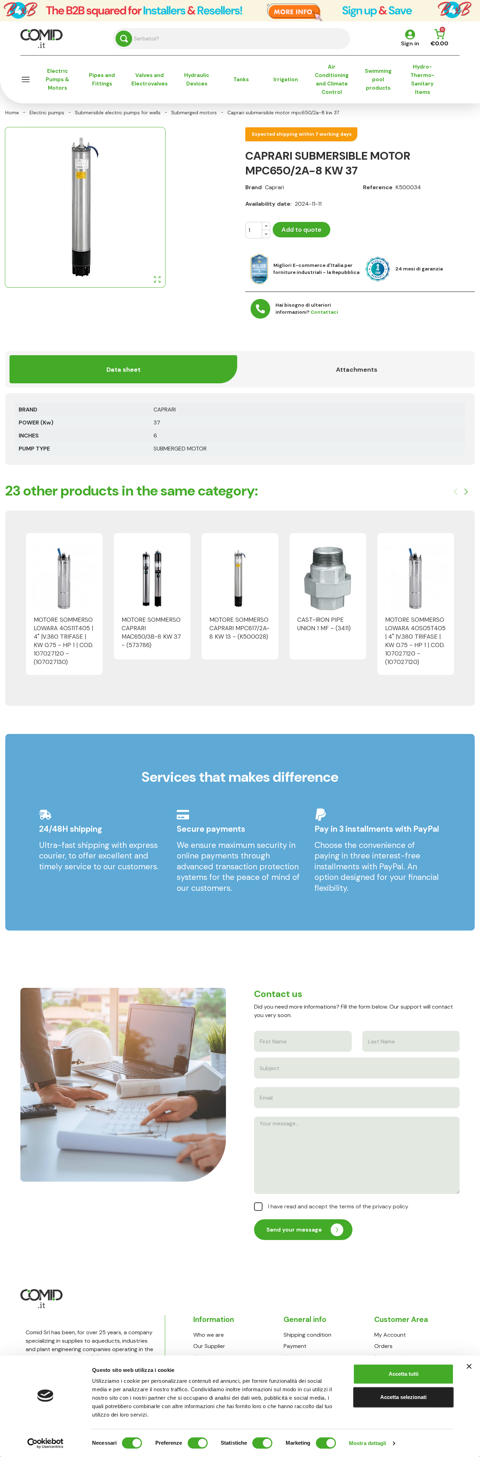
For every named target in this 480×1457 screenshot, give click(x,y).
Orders (383, 1346)
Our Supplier (209, 1346)
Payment (295, 1346)
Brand (253, 187)
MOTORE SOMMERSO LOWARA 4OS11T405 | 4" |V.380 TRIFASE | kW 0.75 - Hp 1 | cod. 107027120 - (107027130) (63, 641)
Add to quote (301, 229)
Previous (455, 491)
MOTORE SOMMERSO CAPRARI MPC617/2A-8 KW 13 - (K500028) (239, 628)
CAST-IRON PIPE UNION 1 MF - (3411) (324, 624)
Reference (378, 187)
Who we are (208, 1334)
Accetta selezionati (403, 1397)
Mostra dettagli (368, 1443)
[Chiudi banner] (469, 1366)
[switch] (198, 1443)
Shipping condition (307, 1334)
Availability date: (268, 203)
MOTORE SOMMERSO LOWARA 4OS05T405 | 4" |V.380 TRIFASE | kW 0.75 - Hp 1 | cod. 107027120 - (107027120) (415, 641)
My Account (390, 1334)
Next (466, 491)
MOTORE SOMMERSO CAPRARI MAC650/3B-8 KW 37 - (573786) (151, 632)
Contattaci (324, 312)
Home (12, 112)
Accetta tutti (404, 1374)
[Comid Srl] (41, 38)
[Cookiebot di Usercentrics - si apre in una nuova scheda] (45, 1443)
